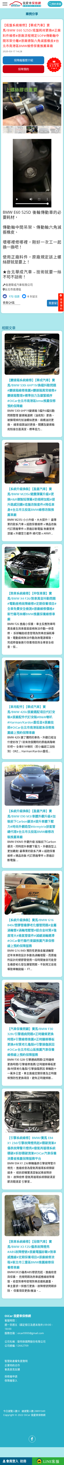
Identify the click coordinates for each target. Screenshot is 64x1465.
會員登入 (12, 1461)
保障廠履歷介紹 (23, 60)
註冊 (23, 1461)
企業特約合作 (12, 1365)
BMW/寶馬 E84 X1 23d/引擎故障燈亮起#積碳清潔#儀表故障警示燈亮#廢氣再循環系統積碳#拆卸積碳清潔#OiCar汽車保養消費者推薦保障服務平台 (31, 1148)
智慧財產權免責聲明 (16, 1361)
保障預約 (23, 69)
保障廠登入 (11, 1380)
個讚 (14, 296)
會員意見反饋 (12, 1369)
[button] (58, 108)
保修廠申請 (11, 1376)
